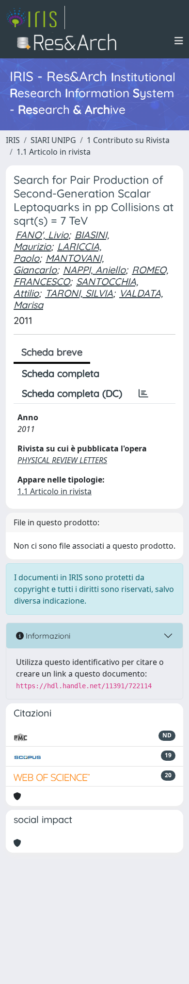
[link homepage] (35, 17)
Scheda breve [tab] (51, 352)
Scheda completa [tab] (60, 373)
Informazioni (47, 636)
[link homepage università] (69, 41)
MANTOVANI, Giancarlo (59, 264)
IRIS (13, 140)
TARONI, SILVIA (79, 293)
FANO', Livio (42, 235)
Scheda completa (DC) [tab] (72, 393)
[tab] (143, 393)
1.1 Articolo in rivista (53, 151)
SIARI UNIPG (53, 140)
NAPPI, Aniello (94, 270)
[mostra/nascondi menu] (178, 41)
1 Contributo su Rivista (128, 140)
